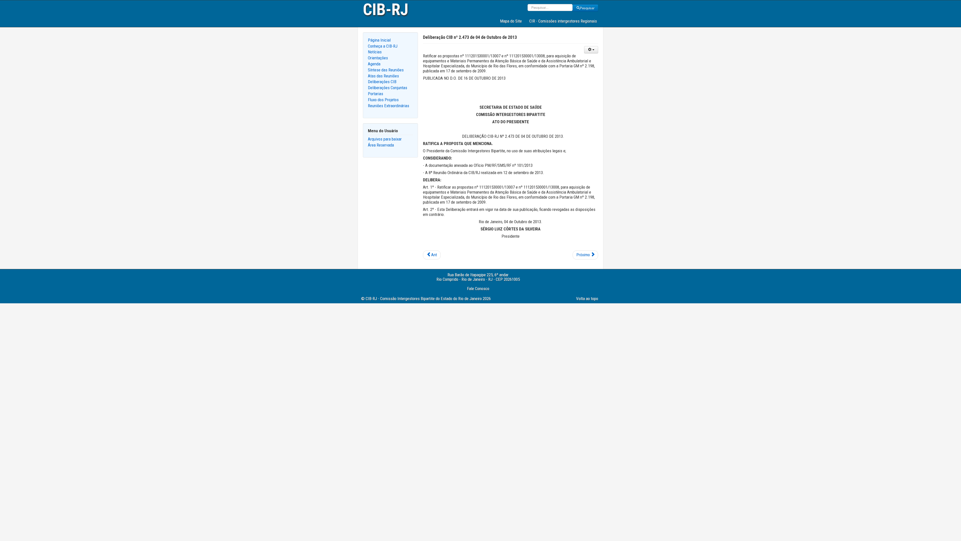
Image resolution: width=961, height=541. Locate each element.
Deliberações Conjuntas (387, 87)
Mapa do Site (511, 21)
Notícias (375, 51)
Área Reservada (381, 145)
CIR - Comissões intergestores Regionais (563, 21)
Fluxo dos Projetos (383, 99)
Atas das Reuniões (383, 75)
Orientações (378, 57)
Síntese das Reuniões (386, 69)
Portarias (375, 93)
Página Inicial (379, 40)
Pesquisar (587, 8)
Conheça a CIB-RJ (382, 46)
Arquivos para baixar (385, 139)
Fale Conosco (478, 288)
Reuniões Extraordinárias (388, 105)
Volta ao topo (587, 298)
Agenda (374, 63)
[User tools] (591, 49)
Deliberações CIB (382, 81)
